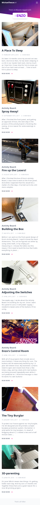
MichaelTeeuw (9, 2)
